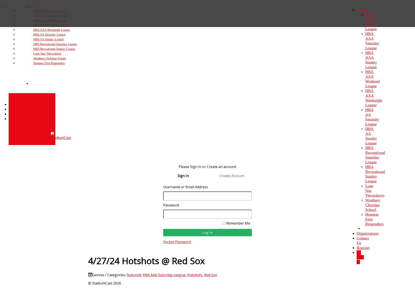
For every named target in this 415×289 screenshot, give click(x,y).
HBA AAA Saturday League (164, 275)
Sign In (360, 259)
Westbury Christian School (372, 205)
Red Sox (210, 275)
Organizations (367, 233)
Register (363, 248)
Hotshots (194, 275)
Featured (133, 275)
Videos (362, 10)
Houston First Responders (49, 63)
